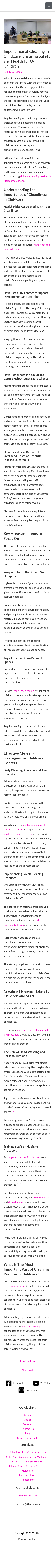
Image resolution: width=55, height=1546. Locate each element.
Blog (7, 71)
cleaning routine (16, 1286)
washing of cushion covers (18, 834)
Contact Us (27, 1428)
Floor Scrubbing (27, 1475)
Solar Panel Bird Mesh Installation (27, 1452)
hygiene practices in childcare (23, 1157)
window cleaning (31, 1326)
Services (27, 1424)
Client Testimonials (27, 1437)
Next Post (27, 1370)
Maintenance (27, 1479)
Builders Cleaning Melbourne (27, 1461)
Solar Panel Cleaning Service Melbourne (27, 1456)
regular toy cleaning (23, 690)
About (27, 1419)
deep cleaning (15, 1202)
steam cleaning (41, 1197)
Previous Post (27, 1361)
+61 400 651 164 (28, 1495)
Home (27, 1415)
